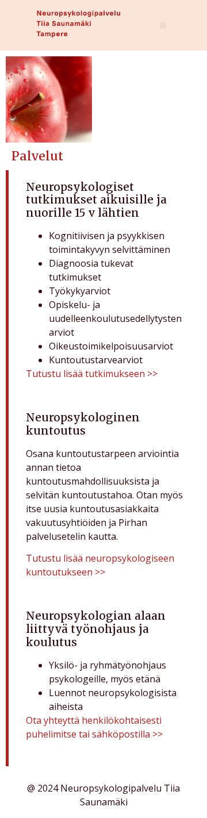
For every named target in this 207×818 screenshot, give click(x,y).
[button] (163, 25)
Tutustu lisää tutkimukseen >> (92, 373)
